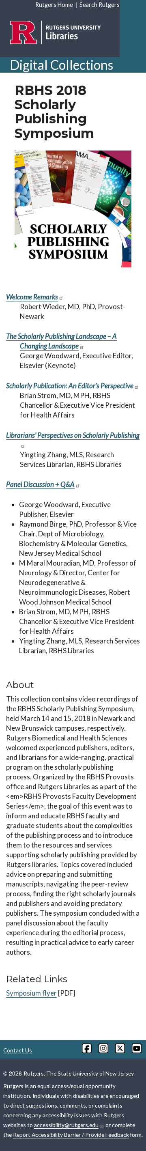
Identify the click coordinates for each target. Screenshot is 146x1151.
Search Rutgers (99, 4)
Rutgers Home (54, 4)
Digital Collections (61, 65)
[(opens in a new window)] (86, 1048)
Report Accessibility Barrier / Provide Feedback (71, 1134)
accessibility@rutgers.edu (66, 1124)
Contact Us (17, 1050)
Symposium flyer (31, 993)
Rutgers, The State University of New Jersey (79, 1073)
